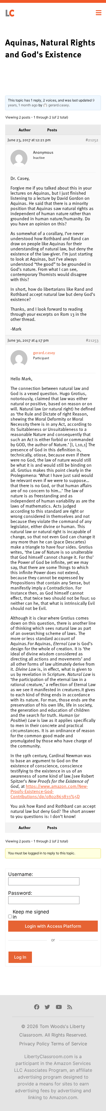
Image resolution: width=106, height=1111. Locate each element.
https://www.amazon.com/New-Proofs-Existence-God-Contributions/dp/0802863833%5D (49, 791)
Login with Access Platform (53, 926)
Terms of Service (69, 1043)
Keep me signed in (31, 914)
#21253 (92, 340)
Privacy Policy (35, 1043)
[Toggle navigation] (98, 13)
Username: (20, 874)
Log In (20, 957)
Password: (20, 893)
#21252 (92, 139)
